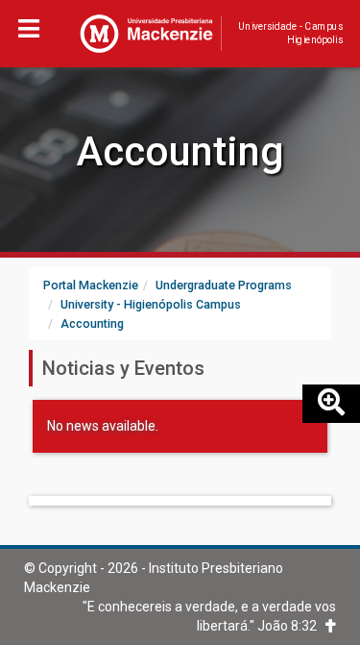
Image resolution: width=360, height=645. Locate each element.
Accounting (180, 151)
